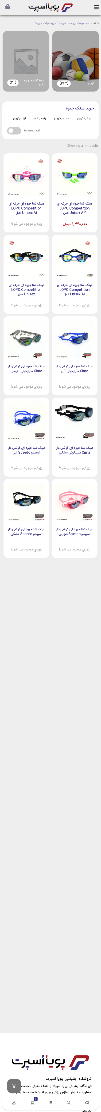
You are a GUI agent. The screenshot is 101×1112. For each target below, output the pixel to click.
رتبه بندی (40, 118)
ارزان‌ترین (19, 118)
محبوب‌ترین (61, 118)
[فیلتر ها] (14, 1086)
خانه (96, 23)
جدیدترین (83, 118)
